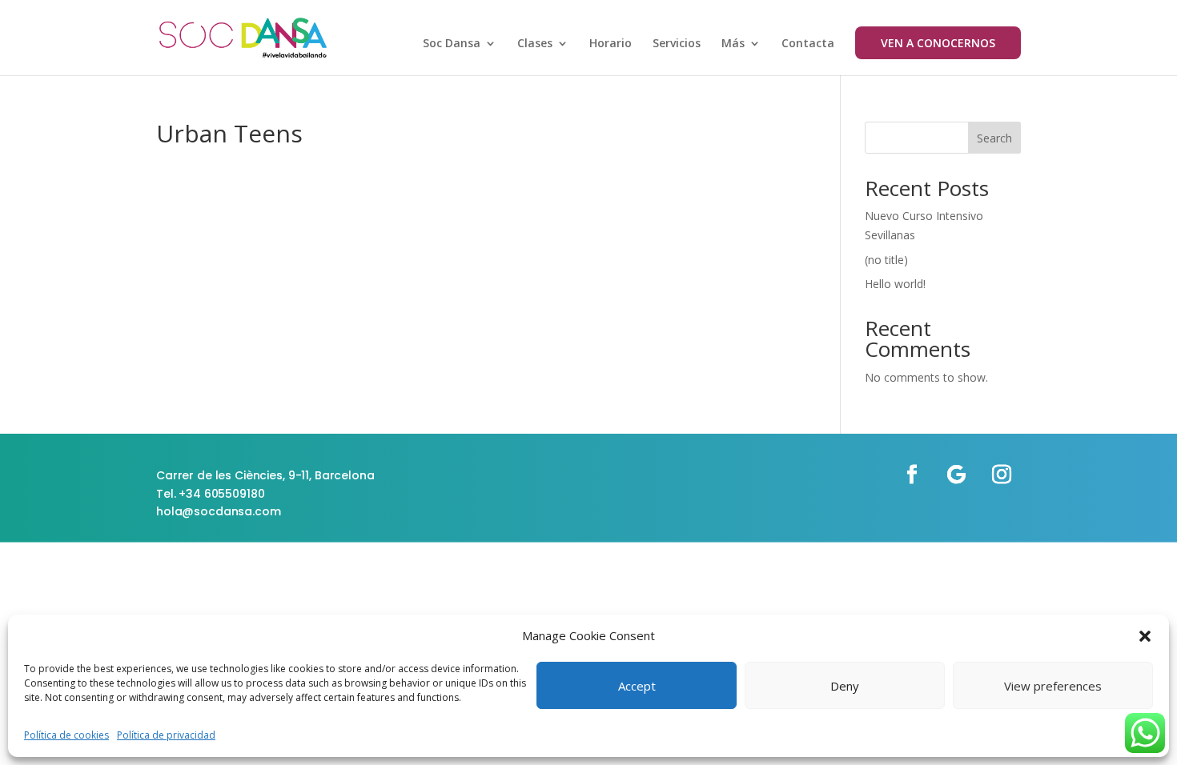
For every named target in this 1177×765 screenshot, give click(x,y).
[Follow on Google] (957, 474)
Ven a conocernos (938, 42)
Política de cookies (66, 735)
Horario (610, 44)
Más (733, 44)
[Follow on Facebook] (912, 474)
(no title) (886, 259)
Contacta (807, 44)
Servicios (677, 44)
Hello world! (895, 283)
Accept (637, 686)
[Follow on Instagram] (1001, 474)
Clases (534, 44)
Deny (844, 686)
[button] (1145, 636)
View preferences (1053, 686)
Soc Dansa (451, 44)
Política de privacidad (166, 735)
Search (994, 138)
